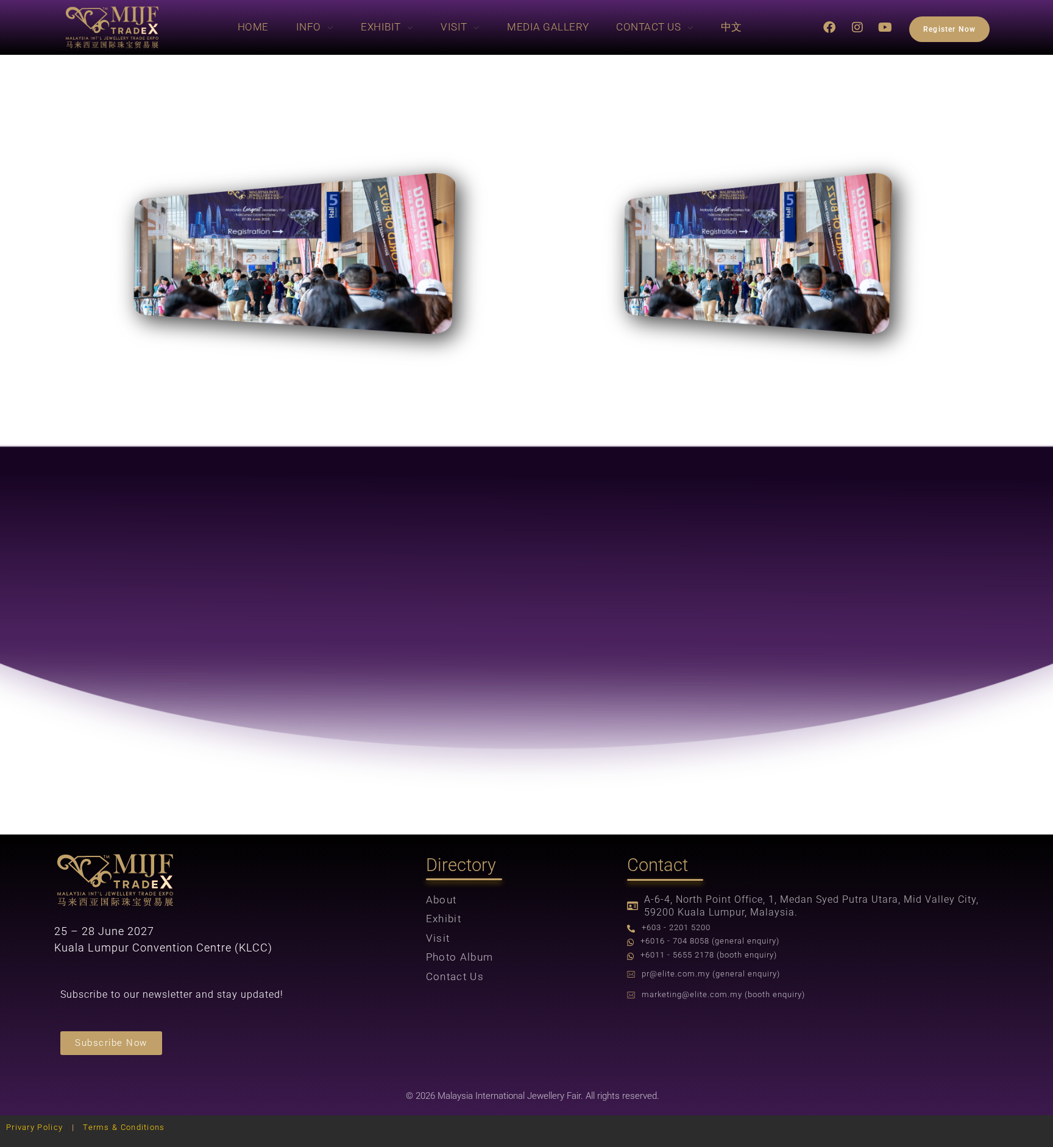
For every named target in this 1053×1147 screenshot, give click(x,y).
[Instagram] (858, 27)
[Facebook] (830, 27)
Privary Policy (34, 1127)
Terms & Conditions (124, 1127)
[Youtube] (886, 27)
